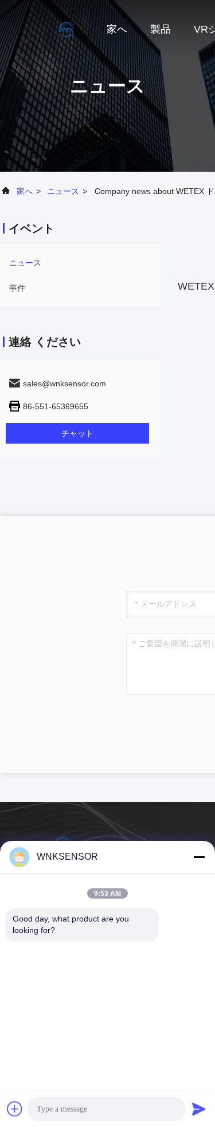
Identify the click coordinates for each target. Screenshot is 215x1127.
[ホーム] (46, 28)
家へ (117, 29)
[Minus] (199, 857)
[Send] (199, 1108)
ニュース (63, 191)
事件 (17, 287)
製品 (160, 29)
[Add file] (15, 1108)
